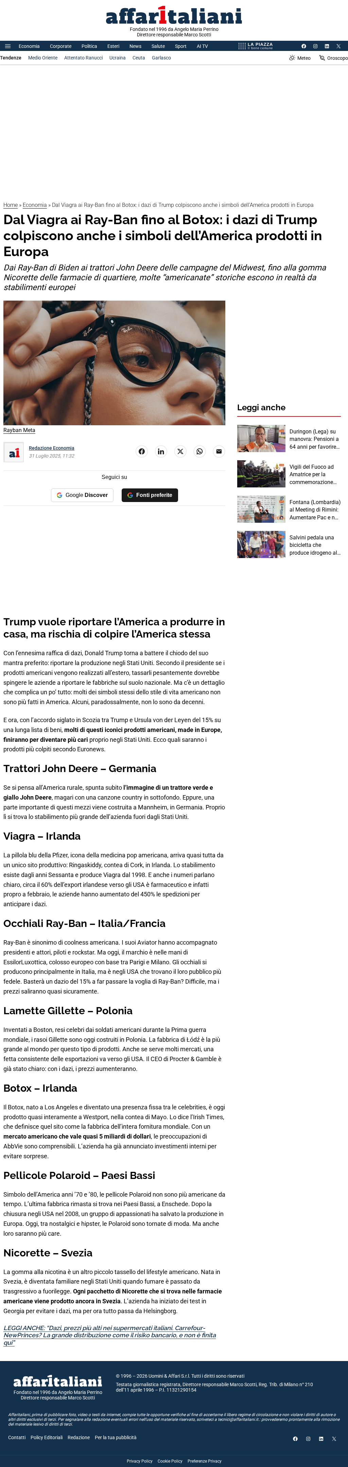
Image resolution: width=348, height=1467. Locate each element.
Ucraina (117, 57)
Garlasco (161, 57)
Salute (158, 46)
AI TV (202, 46)
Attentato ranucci (83, 57)
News (135, 46)
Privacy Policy (140, 1461)
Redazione (79, 1437)
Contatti (16, 1437)
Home (10, 205)
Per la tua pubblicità (116, 1437)
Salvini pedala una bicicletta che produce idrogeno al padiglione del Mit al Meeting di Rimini (314, 545)
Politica (89, 46)
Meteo (304, 58)
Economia (29, 46)
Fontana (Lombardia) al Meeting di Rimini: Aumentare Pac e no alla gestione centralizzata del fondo (315, 510)
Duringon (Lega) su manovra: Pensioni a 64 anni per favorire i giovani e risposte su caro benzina (314, 439)
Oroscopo (337, 58)
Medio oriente (42, 57)
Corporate (60, 46)
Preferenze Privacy (205, 1461)
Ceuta (139, 57)
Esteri (113, 46)
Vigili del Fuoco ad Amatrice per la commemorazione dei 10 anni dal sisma (315, 475)
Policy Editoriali (47, 1437)
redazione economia (51, 448)
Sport (181, 46)
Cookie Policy (170, 1461)
